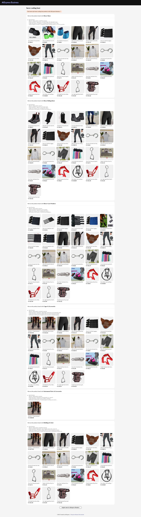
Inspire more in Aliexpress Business (70, 507)
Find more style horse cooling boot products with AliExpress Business (43, 11)
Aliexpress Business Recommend (77, 514)
